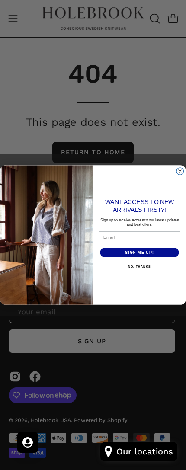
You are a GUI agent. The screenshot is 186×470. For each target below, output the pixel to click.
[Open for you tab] (27, 442)
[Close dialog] (180, 171)
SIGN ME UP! (139, 252)
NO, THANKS (139, 267)
